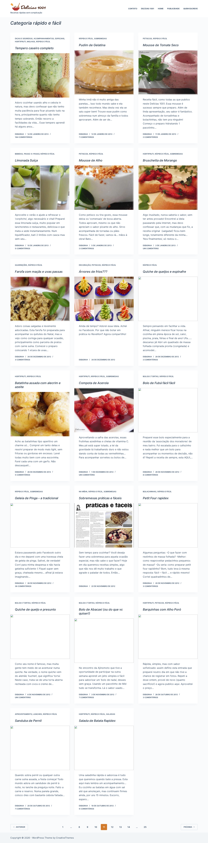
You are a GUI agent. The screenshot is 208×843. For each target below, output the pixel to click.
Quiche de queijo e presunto (35, 609)
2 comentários (150, 137)
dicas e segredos (24, 38)
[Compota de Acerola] (104, 410)
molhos (31, 41)
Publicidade (173, 8)
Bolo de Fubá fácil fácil (159, 383)
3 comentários (22, 360)
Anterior (20, 827)
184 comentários (23, 137)
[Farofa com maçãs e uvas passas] (40, 299)
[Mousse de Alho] (104, 187)
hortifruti (20, 41)
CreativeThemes (65, 837)
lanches (37, 714)
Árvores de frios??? (93, 271)
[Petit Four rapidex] (168, 525)
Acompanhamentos (44, 38)
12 (112, 827)
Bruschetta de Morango (160, 160)
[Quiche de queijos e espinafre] (168, 299)
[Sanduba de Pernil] (40, 748)
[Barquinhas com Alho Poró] (168, 637)
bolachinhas (149, 491)
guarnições (21, 265)
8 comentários (150, 475)
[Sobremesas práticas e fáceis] (104, 525)
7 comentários (86, 137)
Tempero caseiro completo (34, 48)
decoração (85, 265)
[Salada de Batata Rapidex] (104, 748)
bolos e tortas (151, 376)
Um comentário (151, 248)
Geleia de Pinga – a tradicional (36, 498)
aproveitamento (23, 714)
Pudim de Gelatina (92, 45)
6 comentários (86, 809)
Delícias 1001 (147, 8)
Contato (132, 8)
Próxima (188, 827)
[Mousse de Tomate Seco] (168, 72)
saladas (110, 714)
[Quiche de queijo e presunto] (40, 637)
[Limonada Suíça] (40, 187)
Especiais (59, 38)
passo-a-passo (31, 154)
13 (120, 827)
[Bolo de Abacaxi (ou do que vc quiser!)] (104, 640)
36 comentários (23, 586)
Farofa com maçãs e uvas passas (39, 271)
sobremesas (100, 38)
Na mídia (83, 491)
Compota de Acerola (94, 383)
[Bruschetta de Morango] (168, 187)
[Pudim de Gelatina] (104, 72)
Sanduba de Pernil (28, 721)
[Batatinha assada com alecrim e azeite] (40, 414)
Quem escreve (190, 8)
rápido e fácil (43, 41)
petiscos (147, 38)
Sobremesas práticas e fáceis (100, 498)
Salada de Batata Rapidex (97, 721)
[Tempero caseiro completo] (40, 75)
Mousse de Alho (90, 160)
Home (160, 8)
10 (96, 827)
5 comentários (22, 248)
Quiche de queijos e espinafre (164, 271)
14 (128, 827)
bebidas (19, 154)
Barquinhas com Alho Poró (162, 609)
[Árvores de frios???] (104, 299)
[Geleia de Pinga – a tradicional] (40, 525)
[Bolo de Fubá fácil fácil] (168, 410)
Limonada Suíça (26, 160)
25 (145, 827)
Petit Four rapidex (156, 498)
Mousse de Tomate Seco (161, 45)
